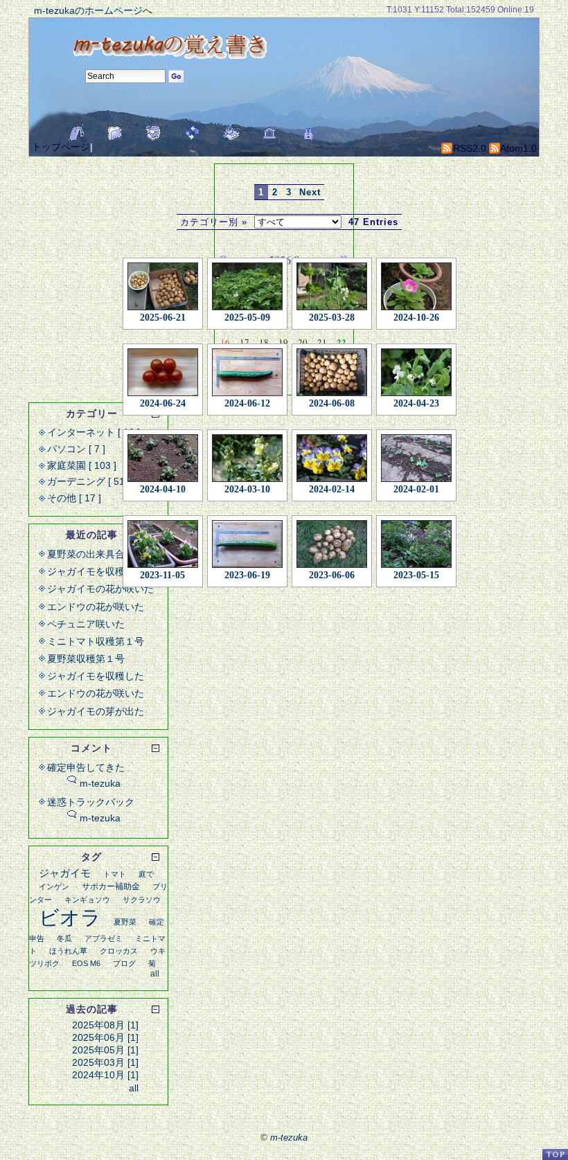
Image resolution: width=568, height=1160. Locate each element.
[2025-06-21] (162, 283)
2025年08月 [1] (105, 1024)
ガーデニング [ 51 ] (88, 481)
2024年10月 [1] (105, 1074)
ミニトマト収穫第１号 (95, 641)
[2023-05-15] (416, 541)
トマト (114, 874)
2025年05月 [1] (105, 1049)
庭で (146, 874)
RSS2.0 (468, 148)
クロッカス (119, 951)
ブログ (124, 963)
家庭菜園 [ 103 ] (81, 465)
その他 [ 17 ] (74, 497)
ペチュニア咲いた (86, 624)
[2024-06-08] (331, 369)
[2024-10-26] (416, 283)
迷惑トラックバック (90, 801)
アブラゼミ (104, 938)
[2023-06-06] (331, 541)
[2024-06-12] (247, 369)
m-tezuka (100, 783)
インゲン (54, 886)
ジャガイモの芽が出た (95, 711)
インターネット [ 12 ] (93, 432)
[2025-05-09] (247, 283)
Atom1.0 (517, 148)
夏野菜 (125, 922)
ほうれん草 (68, 951)
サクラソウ (142, 899)
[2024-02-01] (416, 455)
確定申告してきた (86, 767)
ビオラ (70, 918)
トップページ (61, 146)
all (154, 974)
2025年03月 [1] (105, 1062)
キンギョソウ (87, 899)
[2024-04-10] (162, 455)
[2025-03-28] (331, 283)
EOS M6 (86, 963)
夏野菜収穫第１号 (86, 658)
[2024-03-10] (247, 455)
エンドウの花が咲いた (95, 606)
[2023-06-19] (247, 541)
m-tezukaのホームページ (88, 10)
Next (310, 192)
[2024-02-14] (331, 455)
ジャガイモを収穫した (95, 571)
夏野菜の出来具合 (86, 554)
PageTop (555, 1154)
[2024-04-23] (416, 369)
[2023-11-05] (162, 541)
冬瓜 (64, 938)
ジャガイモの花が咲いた (100, 588)
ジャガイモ (65, 873)
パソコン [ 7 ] (76, 448)
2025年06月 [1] (105, 1037)
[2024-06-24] (162, 369)
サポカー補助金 (111, 886)
